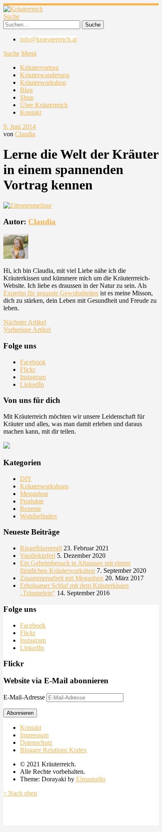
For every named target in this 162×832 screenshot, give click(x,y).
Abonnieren (20, 713)
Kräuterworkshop (43, 82)
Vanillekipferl (37, 555)
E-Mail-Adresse (25, 697)
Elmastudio (91, 779)
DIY (26, 478)
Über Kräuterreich (44, 104)
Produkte (32, 501)
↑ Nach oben (20, 793)
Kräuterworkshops (44, 486)
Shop (27, 97)
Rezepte (30, 508)
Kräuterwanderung (44, 75)
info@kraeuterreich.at (48, 39)
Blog (26, 89)
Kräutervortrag (39, 67)
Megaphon (34, 493)
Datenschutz (36, 742)
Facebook (33, 362)
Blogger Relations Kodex (53, 749)
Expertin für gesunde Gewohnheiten (50, 293)
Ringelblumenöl (41, 548)
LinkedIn (32, 384)
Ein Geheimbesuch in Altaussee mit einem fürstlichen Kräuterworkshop (75, 567)
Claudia (25, 133)
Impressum (34, 735)
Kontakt (30, 112)
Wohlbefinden (38, 516)
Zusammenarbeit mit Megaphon (61, 578)
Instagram (33, 376)
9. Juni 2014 (19, 126)
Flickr (27, 369)
